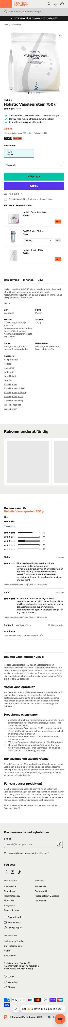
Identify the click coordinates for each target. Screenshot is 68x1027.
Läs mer (8, 303)
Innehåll (28, 280)
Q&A (40, 280)
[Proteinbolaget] (21, 4)
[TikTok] (19, 872)
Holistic (8, 100)
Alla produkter (11, 359)
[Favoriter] (55, 4)
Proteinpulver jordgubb (15, 392)
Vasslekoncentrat (12, 404)
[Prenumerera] (59, 844)
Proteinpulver (10, 384)
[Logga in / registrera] (49, 4)
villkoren (43, 853)
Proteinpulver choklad (14, 388)
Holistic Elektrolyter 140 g (35, 212)
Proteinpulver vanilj (13, 400)
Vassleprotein (10, 409)
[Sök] (6, 12)
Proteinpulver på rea (13, 396)
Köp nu (34, 185)
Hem (6, 25)
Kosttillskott (16, 25)
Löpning (8, 380)
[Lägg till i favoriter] (60, 35)
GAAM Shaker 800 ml (33, 231)
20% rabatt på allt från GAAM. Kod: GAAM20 (36, 18)
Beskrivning (11, 280)
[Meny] (6, 4)
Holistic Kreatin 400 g (33, 250)
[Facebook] (6, 872)
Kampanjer (9, 368)
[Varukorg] (62, 4)
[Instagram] (13, 872)
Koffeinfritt (9, 372)
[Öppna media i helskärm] (34, 62)
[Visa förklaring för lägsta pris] (30, 133)
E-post (7, 839)
